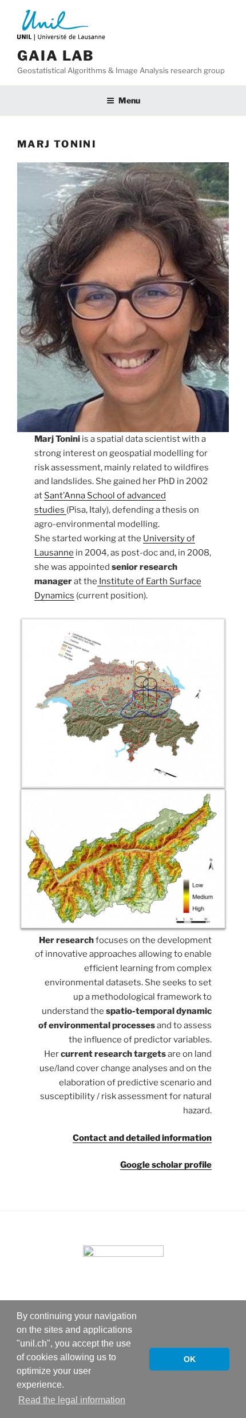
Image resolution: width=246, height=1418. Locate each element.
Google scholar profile (166, 1165)
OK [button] (190, 1359)
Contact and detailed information (142, 1138)
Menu (129, 100)
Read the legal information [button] (71, 1400)
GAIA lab (55, 55)
